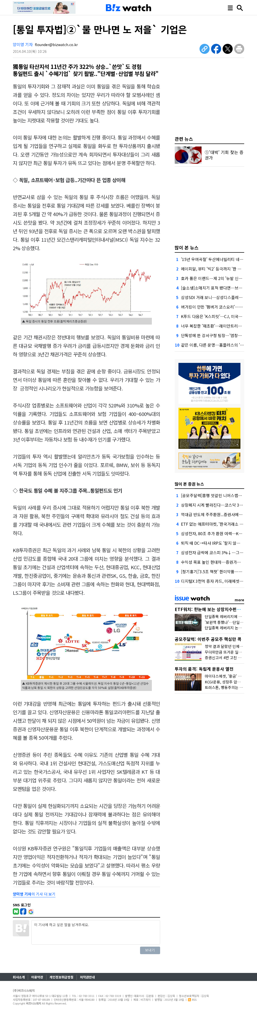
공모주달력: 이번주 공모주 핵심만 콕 (208, 639)
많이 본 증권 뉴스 (189, 484)
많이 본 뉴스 (187, 247)
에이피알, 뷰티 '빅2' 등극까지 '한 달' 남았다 (217, 269)
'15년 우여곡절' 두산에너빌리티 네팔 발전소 (218, 259)
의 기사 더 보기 (34, 894)
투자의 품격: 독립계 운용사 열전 (204, 669)
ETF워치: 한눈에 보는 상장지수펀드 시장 (212, 609)
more (239, 599)
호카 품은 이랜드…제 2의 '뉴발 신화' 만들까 (218, 278)
